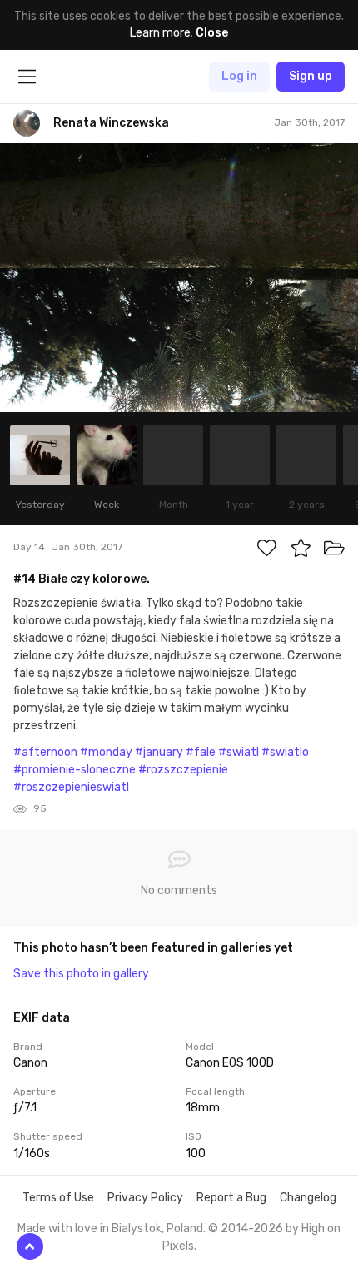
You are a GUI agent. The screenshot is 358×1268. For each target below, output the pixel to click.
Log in (239, 76)
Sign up (310, 76)
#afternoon (45, 752)
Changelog (308, 1198)
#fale (201, 752)
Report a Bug (231, 1198)
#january (159, 752)
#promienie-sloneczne (74, 770)
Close (212, 33)
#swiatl (238, 752)
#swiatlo (285, 752)
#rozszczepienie (183, 770)
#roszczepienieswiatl (71, 787)
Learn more (160, 33)
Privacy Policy (145, 1198)
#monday (106, 752)
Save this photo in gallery (81, 974)
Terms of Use (58, 1198)
